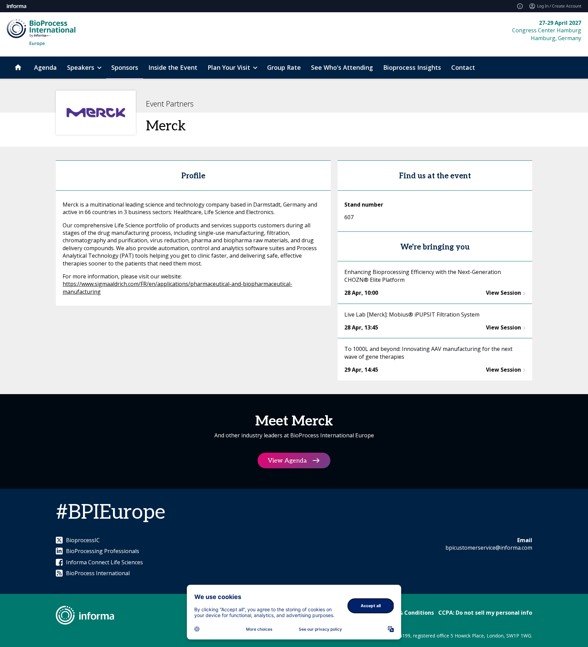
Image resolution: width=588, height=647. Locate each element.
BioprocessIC (83, 540)
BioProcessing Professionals (102, 551)
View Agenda (287, 460)
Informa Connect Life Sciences (104, 562)
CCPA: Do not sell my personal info (485, 612)
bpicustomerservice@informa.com (488, 547)
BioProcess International (98, 573)
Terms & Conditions (407, 612)
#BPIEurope (110, 512)
